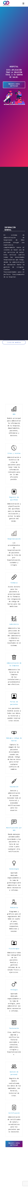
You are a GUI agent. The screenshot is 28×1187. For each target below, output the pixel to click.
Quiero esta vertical (14, 85)
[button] (23, 3)
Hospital (14, 66)
